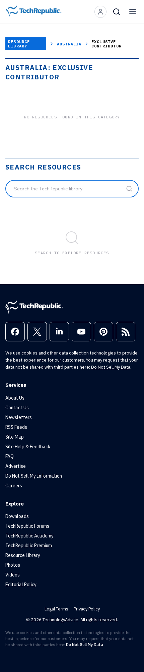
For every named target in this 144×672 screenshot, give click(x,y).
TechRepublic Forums (27, 526)
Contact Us (17, 408)
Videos (12, 575)
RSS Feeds (16, 427)
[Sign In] (100, 12)
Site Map (14, 437)
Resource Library (19, 43)
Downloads (17, 516)
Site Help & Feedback (27, 447)
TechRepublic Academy (29, 536)
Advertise (15, 466)
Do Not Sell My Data (110, 367)
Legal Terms (56, 609)
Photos (12, 565)
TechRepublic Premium (28, 546)
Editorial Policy (21, 585)
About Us (14, 398)
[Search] (117, 12)
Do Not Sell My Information (33, 476)
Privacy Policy (87, 609)
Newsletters (18, 417)
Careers (13, 486)
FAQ (9, 456)
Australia (69, 43)
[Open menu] (133, 12)
